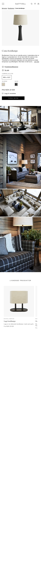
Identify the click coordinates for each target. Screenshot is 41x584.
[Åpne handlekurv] (38, 4)
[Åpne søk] (31, 4)
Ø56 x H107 (6, 77)
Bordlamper (11, 8)
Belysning (4, 8)
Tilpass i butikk (13, 98)
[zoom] (20, 28)
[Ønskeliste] (35, 4)
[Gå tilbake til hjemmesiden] (20, 3)
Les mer (36, 61)
